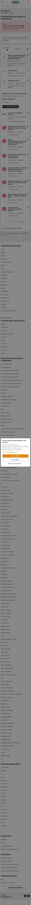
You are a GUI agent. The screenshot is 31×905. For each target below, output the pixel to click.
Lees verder (25, 449)
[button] (15, 452)
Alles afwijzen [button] (15, 459)
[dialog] (15, 452)
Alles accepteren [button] (15, 456)
